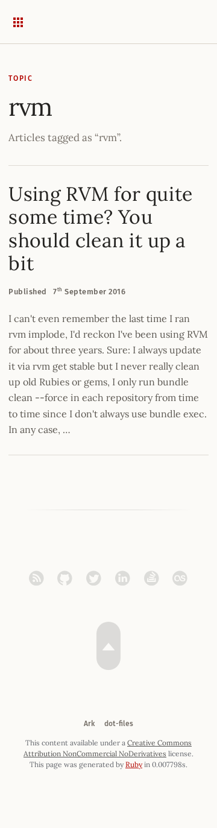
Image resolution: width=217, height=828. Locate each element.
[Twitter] (96, 578)
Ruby (133, 764)
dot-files (118, 723)
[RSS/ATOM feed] (39, 578)
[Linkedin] (125, 578)
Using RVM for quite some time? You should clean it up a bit (100, 229)
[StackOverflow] (154, 578)
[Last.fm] (180, 578)
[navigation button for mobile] (26, 21)
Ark (89, 723)
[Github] (67, 578)
